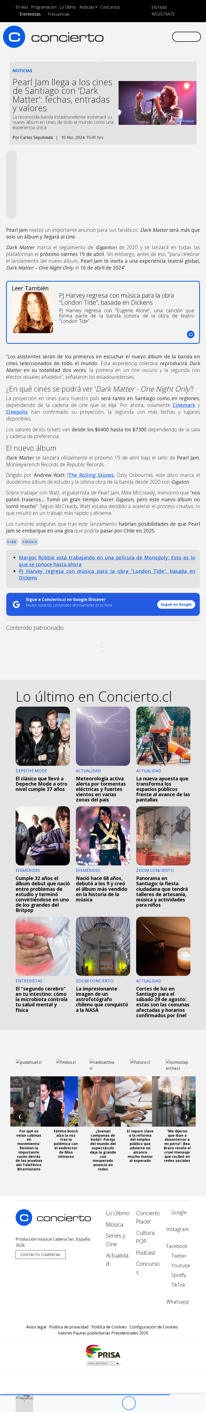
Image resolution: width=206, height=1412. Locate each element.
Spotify (178, 1275)
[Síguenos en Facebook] (127, 37)
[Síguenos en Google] (111, 37)
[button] (85, 1394)
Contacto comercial (40, 1254)
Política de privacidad (68, 1327)
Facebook (176, 1246)
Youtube (180, 1265)
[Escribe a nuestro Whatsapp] (168, 37)
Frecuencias (59, 14)
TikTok (177, 1284)
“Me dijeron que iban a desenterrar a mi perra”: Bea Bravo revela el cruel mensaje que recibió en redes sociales (177, 1146)
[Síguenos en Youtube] (143, 37)
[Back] (101, 1403)
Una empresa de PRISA (103, 1351)
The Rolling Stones (91, 475)
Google (178, 1212)
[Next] (156, 1403)
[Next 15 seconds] (142, 1403)
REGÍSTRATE (162, 14)
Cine (13, 542)
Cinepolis (17, 411)
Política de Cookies (109, 1327)
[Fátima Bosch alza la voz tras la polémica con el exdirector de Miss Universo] (66, 1101)
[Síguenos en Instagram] (119, 37)
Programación (43, 7)
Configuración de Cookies (154, 1327)
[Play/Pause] (129, 1403)
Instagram (177, 1229)
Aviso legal (36, 1327)
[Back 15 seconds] (115, 1403)
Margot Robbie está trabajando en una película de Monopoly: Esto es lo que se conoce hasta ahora (107, 561)
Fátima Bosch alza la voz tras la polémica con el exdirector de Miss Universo (66, 1144)
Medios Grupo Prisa (103, 1363)
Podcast (145, 1252)
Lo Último (67, 7)
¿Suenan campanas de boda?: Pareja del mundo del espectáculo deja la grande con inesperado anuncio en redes (103, 1150)
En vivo (22, 7)
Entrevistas (30, 14)
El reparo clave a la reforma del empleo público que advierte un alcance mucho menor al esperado (140, 1146)
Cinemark (184, 405)
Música (30, 542)
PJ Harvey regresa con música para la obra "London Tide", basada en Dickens (107, 574)
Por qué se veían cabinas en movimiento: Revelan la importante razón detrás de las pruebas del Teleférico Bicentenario (29, 1150)
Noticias (86, 7)
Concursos (110, 7)
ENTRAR (158, 7)
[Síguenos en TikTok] (160, 37)
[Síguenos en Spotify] (151, 37)
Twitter (178, 1255)
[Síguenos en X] (135, 37)
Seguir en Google (176, 604)
